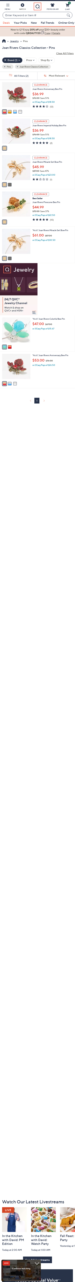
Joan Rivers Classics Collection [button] (33, 66)
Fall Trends (47, 22)
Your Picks (20, 22)
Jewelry (14, 41)
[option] (37, 31)
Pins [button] (8, 66)
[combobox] (34, 15)
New (34, 22)
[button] (7, 7)
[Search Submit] (69, 15)
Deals (6, 22)
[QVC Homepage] (4, 41)
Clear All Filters (65, 53)
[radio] (4, 112)
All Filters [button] (21, 75)
